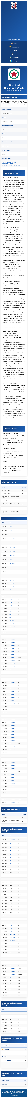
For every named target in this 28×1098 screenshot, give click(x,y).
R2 (10, 847)
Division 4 (12, 682)
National (11, 576)
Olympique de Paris (7, 163)
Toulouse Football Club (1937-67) (11, 165)
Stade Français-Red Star (9, 162)
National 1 (12, 538)
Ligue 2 (11, 526)
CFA (10, 589)
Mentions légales (14, 1095)
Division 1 (12, 700)
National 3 (12, 934)
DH (10, 608)
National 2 (12, 839)
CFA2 (10, 605)
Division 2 (12, 626)
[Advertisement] (14, 24)
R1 (10, 843)
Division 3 (12, 657)
